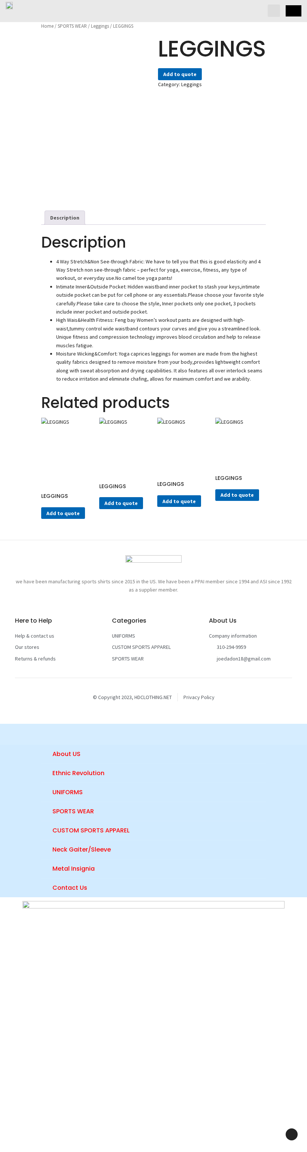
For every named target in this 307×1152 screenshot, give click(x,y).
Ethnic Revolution (78, 773)
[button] (274, 10)
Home (47, 26)
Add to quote (180, 74)
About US (66, 754)
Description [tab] (64, 217)
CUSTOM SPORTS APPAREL (91, 830)
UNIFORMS (67, 792)
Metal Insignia (73, 868)
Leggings (100, 26)
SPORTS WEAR (72, 26)
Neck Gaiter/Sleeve (81, 849)
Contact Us (69, 887)
